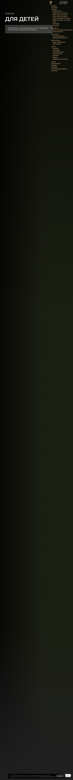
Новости (54, 65)
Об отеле (54, 7)
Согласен (60, 776)
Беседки (56, 55)
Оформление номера (60, 59)
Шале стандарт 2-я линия (61, 20)
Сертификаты (56, 63)
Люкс (54, 22)
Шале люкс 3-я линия (60, 16)
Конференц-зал (58, 52)
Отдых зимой (57, 53)
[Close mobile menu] (50, 4)
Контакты (54, 70)
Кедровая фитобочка (60, 37)
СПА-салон (55, 34)
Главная (54, 6)
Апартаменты (57, 11)
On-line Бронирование (59, 69)
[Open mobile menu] (51, 2)
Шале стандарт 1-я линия (61, 18)
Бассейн (55, 48)
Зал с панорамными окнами (63, 30)
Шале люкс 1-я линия (60, 13)
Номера (54, 9)
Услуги (53, 46)
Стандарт (56, 25)
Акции (53, 61)
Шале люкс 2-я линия (60, 14)
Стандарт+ (56, 23)
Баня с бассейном (59, 42)
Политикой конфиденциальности (47, 776)
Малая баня (57, 44)
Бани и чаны (55, 40)
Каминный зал (58, 31)
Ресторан (54, 28)
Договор (54, 67)
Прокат (55, 57)
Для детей (56, 50)
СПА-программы (58, 36)
